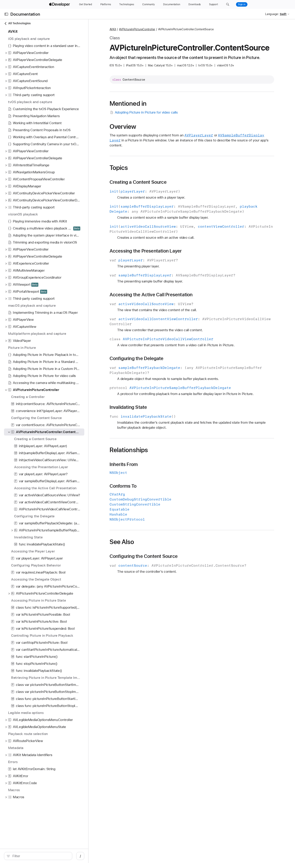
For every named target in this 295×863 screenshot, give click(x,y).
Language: (272, 14)
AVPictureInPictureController (137, 29)
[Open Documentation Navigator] (6, 14)
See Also (122, 541)
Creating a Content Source (138, 182)
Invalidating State (128, 407)
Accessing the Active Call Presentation (151, 294)
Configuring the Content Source (144, 556)
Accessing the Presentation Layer (146, 251)
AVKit (113, 29)
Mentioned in (128, 103)
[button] (228, 4)
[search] (38, 856)
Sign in (241, 4)
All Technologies (19, 23)
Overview (123, 126)
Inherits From (124, 464)
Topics (119, 167)
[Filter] (40, 856)
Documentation (25, 14)
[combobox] (40, 856)
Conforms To (123, 486)
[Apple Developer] (60, 4)
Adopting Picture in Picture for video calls (146, 112)
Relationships (129, 450)
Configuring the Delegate (137, 358)
